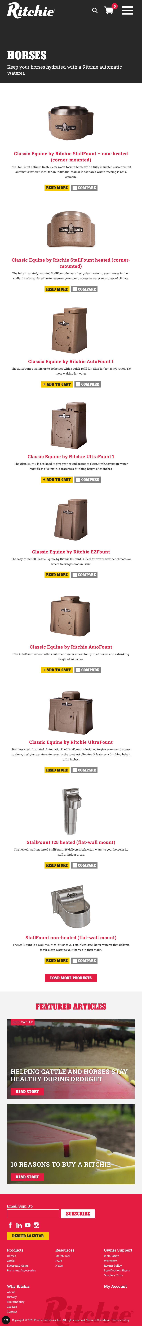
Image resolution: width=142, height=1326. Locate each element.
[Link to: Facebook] (10, 1225)
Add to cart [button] (59, 384)
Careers (12, 1306)
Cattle (11, 1260)
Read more (57, 187)
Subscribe (78, 1214)
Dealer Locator (28, 1236)
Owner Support (118, 1250)
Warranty (110, 1260)
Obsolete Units (113, 1275)
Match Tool (62, 1256)
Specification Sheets (117, 1270)
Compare (87, 187)
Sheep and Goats (18, 1265)
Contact (12, 1311)
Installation (111, 1256)
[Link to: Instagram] (36, 1225)
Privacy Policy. (121, 1320)
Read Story (27, 1091)
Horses (11, 1256)
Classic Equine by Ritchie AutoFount (71, 647)
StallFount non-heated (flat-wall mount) (70, 937)
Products (15, 1250)
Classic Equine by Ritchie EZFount (71, 552)
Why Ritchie (18, 1286)
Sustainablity (15, 1301)
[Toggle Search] (94, 10)
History (12, 1297)
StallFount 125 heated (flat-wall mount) (71, 842)
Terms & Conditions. (98, 1320)
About (11, 1292)
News (59, 1265)
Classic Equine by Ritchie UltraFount (71, 742)
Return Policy (113, 1265)
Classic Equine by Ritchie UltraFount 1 (71, 456)
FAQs (58, 1260)
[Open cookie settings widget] (6, 1320)
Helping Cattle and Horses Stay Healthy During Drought (69, 1075)
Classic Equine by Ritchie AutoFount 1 (71, 361)
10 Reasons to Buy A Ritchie (61, 1164)
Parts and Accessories (21, 1270)
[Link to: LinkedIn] (19, 1225)
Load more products (71, 978)
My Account (115, 1286)
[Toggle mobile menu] (127, 10)
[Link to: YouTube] (27, 1225)
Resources (64, 1250)
